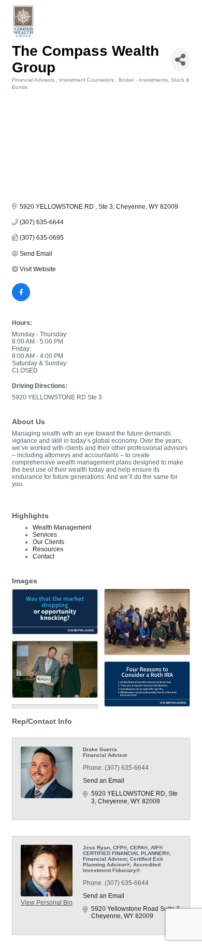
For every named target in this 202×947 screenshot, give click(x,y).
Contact (43, 556)
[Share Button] (180, 59)
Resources (48, 549)
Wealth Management (62, 527)
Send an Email (103, 780)
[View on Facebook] (21, 299)
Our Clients (48, 542)
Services (45, 534)
